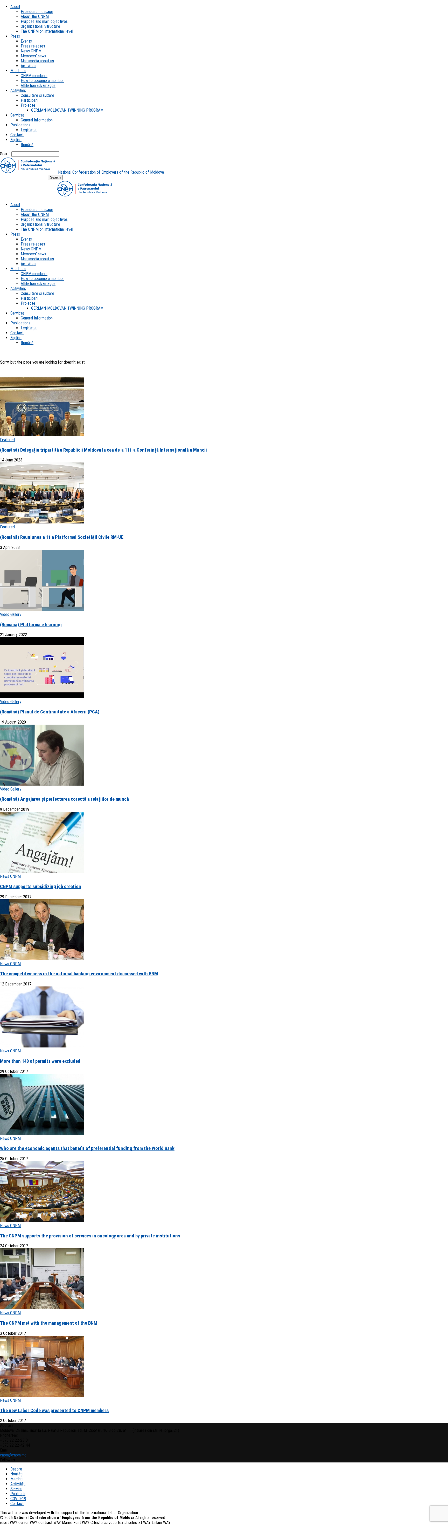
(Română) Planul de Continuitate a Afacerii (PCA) (50, 712)
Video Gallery (10, 614)
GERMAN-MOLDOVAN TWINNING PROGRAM (67, 110)
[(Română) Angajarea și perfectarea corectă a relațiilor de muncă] (42, 784)
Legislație (29, 129)
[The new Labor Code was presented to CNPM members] (42, 1395)
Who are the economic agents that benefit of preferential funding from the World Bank (87, 1148)
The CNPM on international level (47, 31)
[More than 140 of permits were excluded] (42, 1046)
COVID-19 (18, 1498)
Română (27, 144)
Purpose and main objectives (44, 21)
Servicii (16, 1488)
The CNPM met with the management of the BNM (48, 1323)
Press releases (33, 46)
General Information (37, 120)
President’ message (37, 11)
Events (26, 41)
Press (15, 36)
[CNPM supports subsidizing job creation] (42, 871)
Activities (28, 65)
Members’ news (33, 55)
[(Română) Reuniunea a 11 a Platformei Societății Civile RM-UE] (42, 522)
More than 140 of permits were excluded (40, 1061)
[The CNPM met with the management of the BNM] (42, 1307)
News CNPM (31, 51)
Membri (16, 1478)
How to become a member (42, 80)
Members (18, 70)
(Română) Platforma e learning (31, 625)
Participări (29, 100)
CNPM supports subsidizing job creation (40, 886)
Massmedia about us (37, 60)
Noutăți (16, 1474)
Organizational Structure (40, 26)
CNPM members (34, 75)
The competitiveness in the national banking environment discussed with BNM (79, 974)
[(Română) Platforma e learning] (42, 609)
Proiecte (28, 105)
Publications (20, 124)
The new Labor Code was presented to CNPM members (54, 1410)
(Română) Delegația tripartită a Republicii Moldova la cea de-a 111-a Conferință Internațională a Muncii (103, 450)
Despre (16, 1469)
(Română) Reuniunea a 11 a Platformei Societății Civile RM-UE (61, 537)
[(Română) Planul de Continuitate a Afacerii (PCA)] (42, 696)
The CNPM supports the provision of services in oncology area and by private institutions (90, 1236)
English (16, 139)
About (15, 6)
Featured (7, 439)
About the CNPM (35, 16)
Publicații (17, 1493)
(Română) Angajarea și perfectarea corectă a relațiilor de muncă (64, 799)
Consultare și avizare (37, 95)
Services (17, 115)
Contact (17, 134)
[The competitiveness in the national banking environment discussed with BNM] (42, 958)
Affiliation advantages (38, 85)
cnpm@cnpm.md (13, 1455)
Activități (17, 1483)
